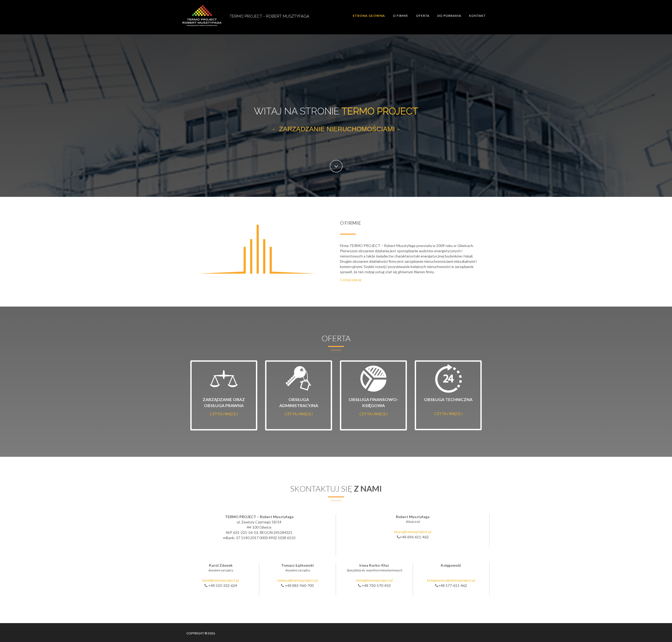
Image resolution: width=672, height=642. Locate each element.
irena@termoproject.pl (374, 580)
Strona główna (369, 16)
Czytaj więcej (350, 279)
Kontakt (477, 16)
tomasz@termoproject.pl (297, 580)
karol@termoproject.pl (220, 580)
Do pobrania (449, 16)
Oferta (422, 16)
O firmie (400, 16)
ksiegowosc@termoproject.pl (451, 580)
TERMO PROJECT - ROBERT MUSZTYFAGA (269, 16)
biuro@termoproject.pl (412, 531)
